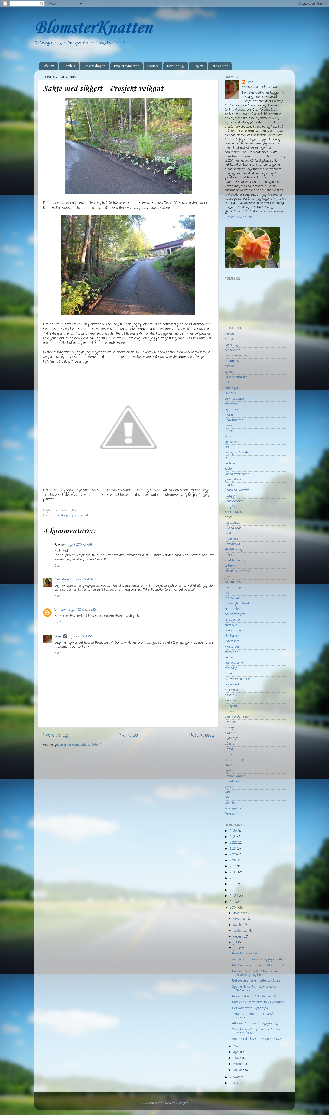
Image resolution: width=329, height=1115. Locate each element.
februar (239, 1064)
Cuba (228, 382)
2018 (233, 860)
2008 (233, 1083)
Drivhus (69, 66)
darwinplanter (234, 388)
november (240, 919)
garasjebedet (233, 479)
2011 (233, 902)
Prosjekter (220, 66)
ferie (228, 436)
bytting (229, 366)
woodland (231, 803)
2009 (233, 1077)
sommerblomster (237, 717)
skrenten (231, 700)
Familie (229, 431)
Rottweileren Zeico (237, 679)
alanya (229, 334)
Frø (227, 447)
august (238, 936)
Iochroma (231, 566)
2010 (233, 908)
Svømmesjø (233, 733)
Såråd (229, 749)
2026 (234, 831)
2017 (233, 866)
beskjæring (232, 350)
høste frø (231, 539)
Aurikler (230, 339)
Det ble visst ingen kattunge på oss (256, 980)
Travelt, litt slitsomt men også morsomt (253, 1016)
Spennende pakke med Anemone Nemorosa (254, 989)
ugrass (229, 770)
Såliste (229, 744)
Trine (58, 636)
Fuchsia (230, 463)
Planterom (232, 647)
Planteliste (232, 641)
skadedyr (231, 695)
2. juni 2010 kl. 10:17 (83, 579)
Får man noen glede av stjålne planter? (258, 965)
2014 (233, 884)
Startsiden (129, 735)
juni (227, 576)
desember (240, 913)
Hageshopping (234, 501)
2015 (233, 878)
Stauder (230, 722)
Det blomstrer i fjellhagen (250, 1008)
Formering (175, 66)
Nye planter (233, 620)
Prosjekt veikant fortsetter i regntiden (258, 1002)
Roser (229, 673)
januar (238, 1070)
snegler (230, 711)
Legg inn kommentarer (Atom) (80, 745)
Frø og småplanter (237, 452)
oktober (239, 925)
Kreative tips (233, 587)
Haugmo (230, 506)
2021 (233, 849)
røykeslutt (232, 684)
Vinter (229, 787)
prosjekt (230, 657)
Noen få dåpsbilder (244, 953)
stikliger (230, 727)
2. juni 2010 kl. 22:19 (82, 609)
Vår (227, 797)
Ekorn (229, 415)
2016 (233, 872)
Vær (227, 792)
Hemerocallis (233, 512)
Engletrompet (234, 420)
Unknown (61, 609)
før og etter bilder (237, 474)
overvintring (233, 630)
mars (237, 1058)
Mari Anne (62, 579)
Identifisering (233, 549)
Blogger (183, 1103)
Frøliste (230, 458)
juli (235, 942)
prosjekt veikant (77, 515)
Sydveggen (232, 738)
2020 (233, 854)
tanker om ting (235, 760)
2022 (234, 843)
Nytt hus (231, 625)
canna (229, 372)
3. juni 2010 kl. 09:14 (82, 636)
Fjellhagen (231, 442)
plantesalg (231, 652)
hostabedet (232, 523)
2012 (233, 896)
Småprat (231, 706)
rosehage (231, 668)
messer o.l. (232, 598)
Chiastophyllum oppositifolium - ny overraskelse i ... (256, 1031)
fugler (229, 469)
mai (227, 593)
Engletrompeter (126, 66)
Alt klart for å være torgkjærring (255, 1023)
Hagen (197, 66)
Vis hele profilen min (239, 217)
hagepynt (231, 496)
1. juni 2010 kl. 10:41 (79, 544)
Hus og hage (233, 528)
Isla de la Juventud (237, 571)
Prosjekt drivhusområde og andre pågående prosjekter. (255, 973)
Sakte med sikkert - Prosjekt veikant (257, 1039)
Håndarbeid (232, 544)
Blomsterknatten (236, 355)
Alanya (49, 66)
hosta (61, 515)
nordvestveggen (235, 614)
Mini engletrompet (237, 603)
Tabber (229, 754)
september (241, 930)
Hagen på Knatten (237, 490)
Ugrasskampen (235, 776)
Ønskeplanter (234, 808)
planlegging (232, 636)
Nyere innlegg (56, 735)
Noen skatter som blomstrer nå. (254, 996)
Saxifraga (231, 690)
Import (229, 555)
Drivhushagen (94, 66)
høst (228, 533)
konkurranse (233, 582)
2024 (233, 837)
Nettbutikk (232, 609)
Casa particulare (236, 377)
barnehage (232, 345)
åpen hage (231, 814)
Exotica (152, 66)
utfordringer (233, 781)
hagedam (231, 485)
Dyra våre (232, 409)
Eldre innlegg (201, 735)
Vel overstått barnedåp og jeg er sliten (258, 959)
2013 (233, 890)
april (236, 1052)
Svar (58, 565)
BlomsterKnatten (93, 27)
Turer (228, 765)
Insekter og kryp (236, 560)
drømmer (231, 404)
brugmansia (233, 361)
